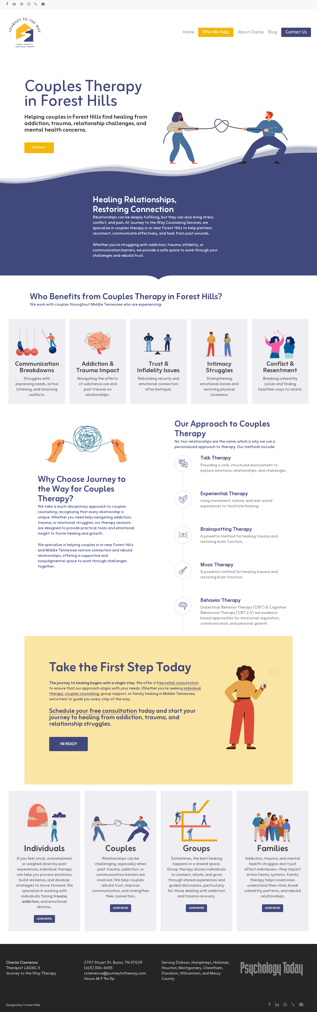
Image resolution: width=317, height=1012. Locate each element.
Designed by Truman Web (23, 1005)
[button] (39, 147)
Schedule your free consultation (93, 711)
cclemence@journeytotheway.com (115, 973)
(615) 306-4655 (98, 968)
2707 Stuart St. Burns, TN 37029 (113, 962)
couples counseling (82, 693)
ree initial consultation (178, 683)
